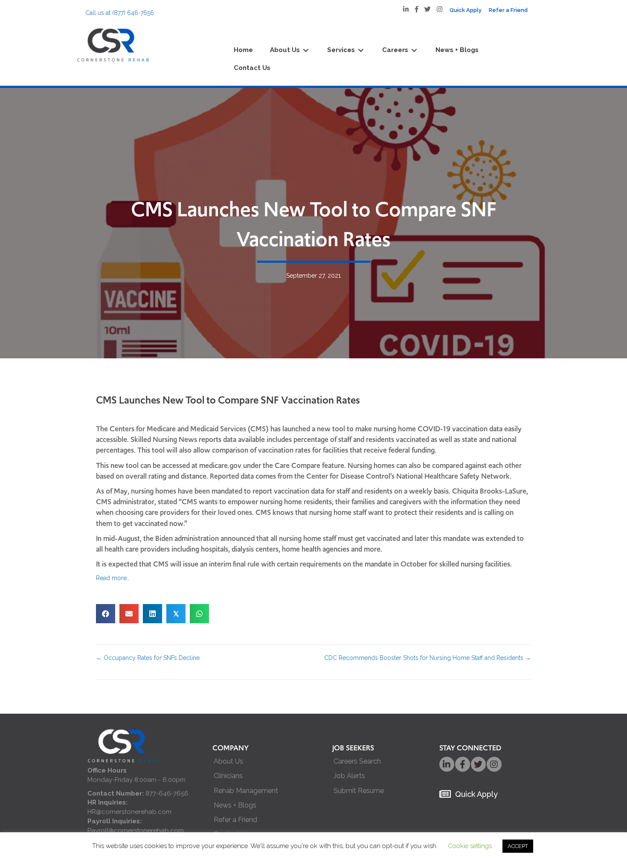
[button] (446, 764)
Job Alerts (349, 776)
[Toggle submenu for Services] (361, 50)
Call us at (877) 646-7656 (119, 12)
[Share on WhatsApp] (199, 613)
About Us (228, 761)
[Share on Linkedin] (152, 613)
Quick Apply (476, 794)
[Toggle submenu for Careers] (414, 50)
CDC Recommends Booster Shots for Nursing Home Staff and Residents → (427, 657)
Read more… (113, 578)
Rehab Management (246, 791)
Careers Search (357, 761)
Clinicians (228, 776)
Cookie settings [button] (470, 846)
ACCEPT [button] (518, 846)
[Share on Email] (129, 613)
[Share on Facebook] (105, 613)
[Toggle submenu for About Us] (306, 50)
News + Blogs (235, 805)
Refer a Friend (235, 820)
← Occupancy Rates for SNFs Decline (148, 657)
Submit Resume (359, 791)
